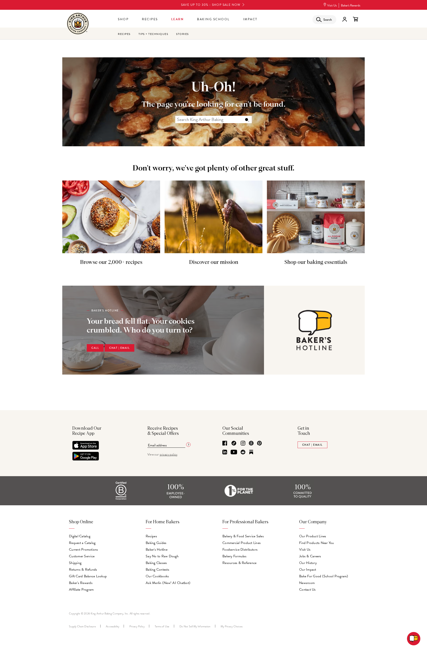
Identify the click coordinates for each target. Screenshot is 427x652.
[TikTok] (234, 443)
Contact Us (307, 589)
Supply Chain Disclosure (82, 626)
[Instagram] (243, 443)
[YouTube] (234, 452)
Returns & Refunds (83, 569)
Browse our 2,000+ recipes (111, 262)
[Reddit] (243, 452)
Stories (182, 34)
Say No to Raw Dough (162, 556)
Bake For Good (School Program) (323, 576)
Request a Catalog (82, 543)
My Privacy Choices (232, 626)
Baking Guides (156, 543)
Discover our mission (213, 262)
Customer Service (82, 556)
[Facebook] (224, 443)
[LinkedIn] (224, 452)
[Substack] (251, 452)
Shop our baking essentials (315, 262)
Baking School (213, 19)
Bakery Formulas (234, 556)
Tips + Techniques (153, 34)
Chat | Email (119, 348)
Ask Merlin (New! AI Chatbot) (168, 583)
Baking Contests (157, 569)
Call (95, 348)
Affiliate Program (81, 589)
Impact (250, 19)
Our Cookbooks (157, 576)
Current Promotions (83, 549)
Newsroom (307, 583)
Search (247, 119)
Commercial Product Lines (241, 543)
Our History (308, 563)
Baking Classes (156, 563)
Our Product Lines (312, 536)
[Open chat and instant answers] (413, 638)
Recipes (150, 19)
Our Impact (307, 569)
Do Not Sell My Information (195, 626)
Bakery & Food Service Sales (243, 536)
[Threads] (251, 443)
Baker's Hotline (156, 549)
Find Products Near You (316, 543)
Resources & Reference (239, 563)
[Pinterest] (259, 443)
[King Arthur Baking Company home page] (78, 24)
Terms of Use (162, 626)
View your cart (355, 19)
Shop (123, 19)
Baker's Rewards (350, 5)
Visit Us (332, 5)
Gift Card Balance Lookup (88, 576)
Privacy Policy (137, 626)
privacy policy (168, 454)
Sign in (344, 19)
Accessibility (112, 626)
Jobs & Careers (310, 556)
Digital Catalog (79, 536)
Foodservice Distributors (240, 549)
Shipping (75, 563)
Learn (177, 19)
